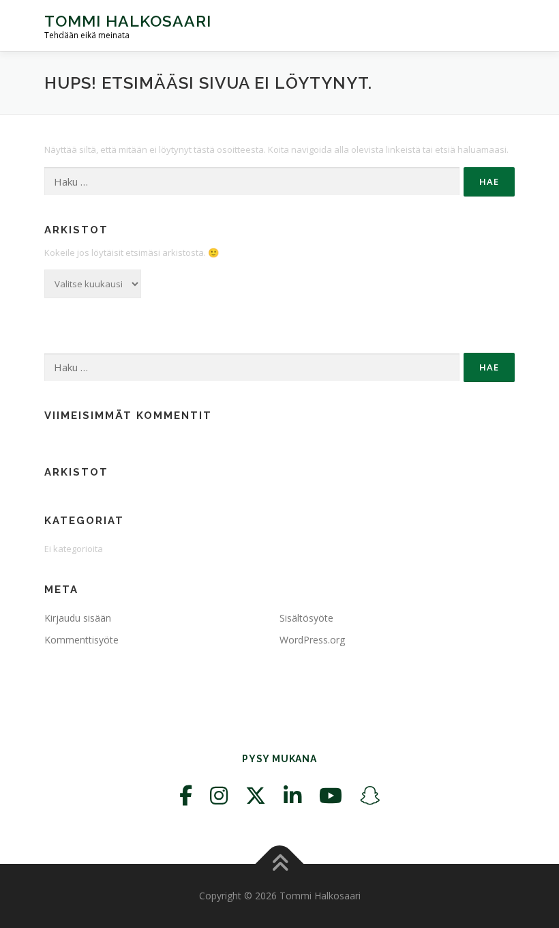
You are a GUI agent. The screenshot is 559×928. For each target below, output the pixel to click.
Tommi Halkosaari (127, 21)
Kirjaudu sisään (77, 617)
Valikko (503, 25)
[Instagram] (219, 795)
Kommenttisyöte (81, 639)
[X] (255, 795)
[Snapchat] (370, 795)
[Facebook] (185, 795)
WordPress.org (312, 639)
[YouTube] (330, 795)
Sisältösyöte (306, 617)
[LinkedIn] (292, 795)
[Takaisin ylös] (280, 864)
